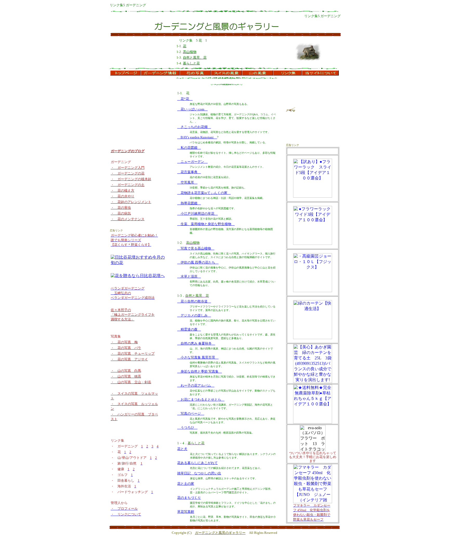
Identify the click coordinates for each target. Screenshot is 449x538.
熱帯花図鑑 (189, 203)
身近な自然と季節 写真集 (199, 371)
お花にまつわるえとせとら (200, 399)
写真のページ (190, 413)
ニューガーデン (192, 162)
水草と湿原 (189, 276)
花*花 (185, 99)
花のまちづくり (189, 498)
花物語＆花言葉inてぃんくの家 (204, 193)
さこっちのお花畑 (194, 127)
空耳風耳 (187, 182)
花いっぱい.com (192, 109)
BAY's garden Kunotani (197, 137)
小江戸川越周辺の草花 (197, 214)
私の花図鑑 (189, 148)
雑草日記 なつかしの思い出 (199, 473)
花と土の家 (185, 484)
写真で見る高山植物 (195, 248)
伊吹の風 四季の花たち (198, 262)
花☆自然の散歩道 (194, 301)
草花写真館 (185, 512)
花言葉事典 (189, 172)
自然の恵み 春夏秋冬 (196, 343)
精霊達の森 (189, 329)
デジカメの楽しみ (194, 315)
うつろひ (187, 427)
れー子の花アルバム (195, 385)
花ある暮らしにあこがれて (197, 463)
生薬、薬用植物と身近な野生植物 (206, 224)
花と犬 (182, 449)
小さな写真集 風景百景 (198, 357)
